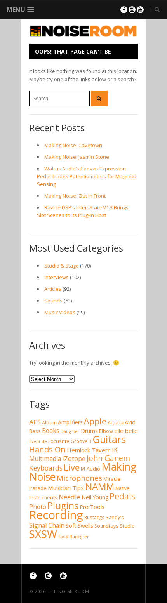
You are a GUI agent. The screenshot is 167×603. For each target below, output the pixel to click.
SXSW (43, 534)
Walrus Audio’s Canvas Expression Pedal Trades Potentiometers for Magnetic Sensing (87, 176)
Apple (95, 421)
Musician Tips (66, 488)
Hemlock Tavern (89, 450)
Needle (69, 496)
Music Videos (59, 312)
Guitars (109, 439)
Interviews (56, 277)
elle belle (126, 430)
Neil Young (95, 497)
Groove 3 (81, 441)
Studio (127, 526)
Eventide (38, 441)
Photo (37, 506)
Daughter (70, 431)
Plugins (62, 505)
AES (35, 421)
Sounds (53, 300)
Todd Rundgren (74, 536)
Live (72, 467)
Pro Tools (92, 507)
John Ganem (108, 458)
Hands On (47, 449)
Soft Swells (79, 525)
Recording (56, 515)
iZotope (73, 458)
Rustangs (94, 517)
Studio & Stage (61, 265)
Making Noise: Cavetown (73, 145)
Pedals (122, 496)
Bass (35, 430)
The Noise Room (68, 591)
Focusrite (59, 441)
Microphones (79, 478)
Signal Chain (46, 525)
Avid (130, 422)
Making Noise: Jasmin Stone (76, 156)
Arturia (116, 422)
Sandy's (115, 517)
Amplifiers (70, 422)
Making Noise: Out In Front (75, 195)
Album (49, 422)
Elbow (106, 431)
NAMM (99, 486)
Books (50, 430)
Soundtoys (106, 526)
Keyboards (46, 468)
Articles (52, 288)
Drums (89, 430)
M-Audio (90, 469)
